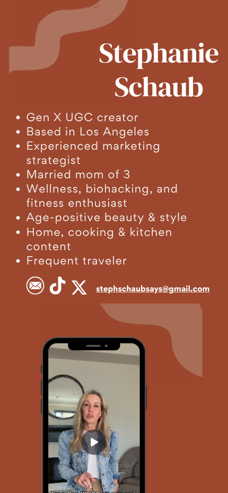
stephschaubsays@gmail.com (152, 289)
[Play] (94, 442)
